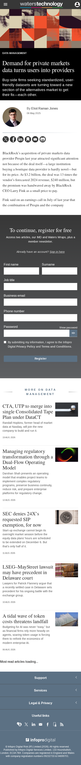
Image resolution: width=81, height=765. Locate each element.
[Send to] (35, 139)
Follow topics (19, 724)
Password (11, 327)
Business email (14, 296)
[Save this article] (28, 139)
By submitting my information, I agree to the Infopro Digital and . (40, 344)
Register (40, 359)
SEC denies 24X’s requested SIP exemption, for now (22, 519)
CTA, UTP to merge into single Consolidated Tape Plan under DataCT (28, 411)
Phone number (14, 311)
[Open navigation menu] (3, 4)
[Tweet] (6, 139)
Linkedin (33, 724)
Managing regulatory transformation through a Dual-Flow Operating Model (28, 459)
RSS (61, 724)
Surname (48, 264)
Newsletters (40, 724)
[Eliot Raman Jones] (12, 117)
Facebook (47, 724)
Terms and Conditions (56, 347)
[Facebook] (13, 139)
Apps (54, 724)
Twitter (26, 724)
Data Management (14, 53)
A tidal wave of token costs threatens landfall (25, 618)
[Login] (76, 4)
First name (11, 264)
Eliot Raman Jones (44, 108)
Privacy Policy (25, 347)
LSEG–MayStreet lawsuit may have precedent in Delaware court (28, 572)
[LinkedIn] (20, 139)
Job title (9, 280)
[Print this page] (43, 139)
